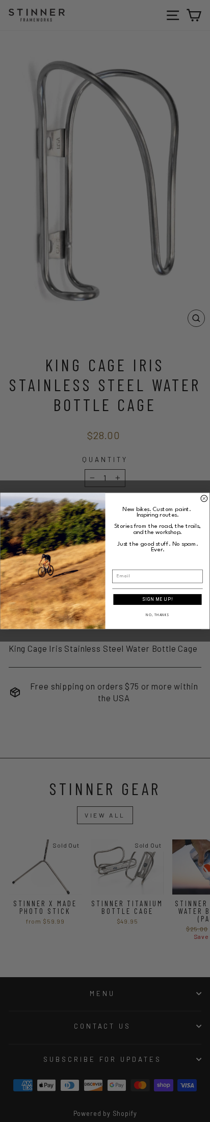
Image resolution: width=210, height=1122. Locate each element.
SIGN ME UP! (157, 599)
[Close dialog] (204, 498)
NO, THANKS (157, 615)
